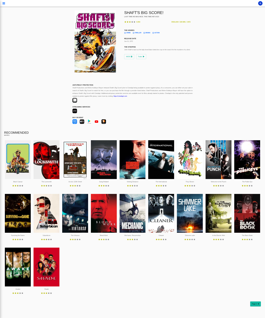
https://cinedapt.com (120, 96)
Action (157, 33)
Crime (128, 33)
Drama (147, 33)
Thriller (138, 33)
